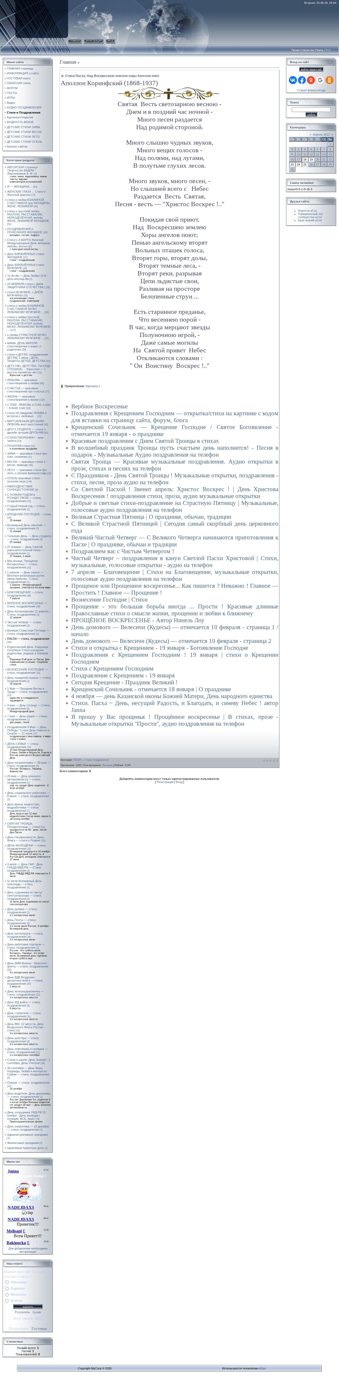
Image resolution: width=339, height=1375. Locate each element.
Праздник (107, 765)
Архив (36, 1312)
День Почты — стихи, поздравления (21, 921)
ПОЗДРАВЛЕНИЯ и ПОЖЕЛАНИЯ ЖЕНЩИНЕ (24, 230)
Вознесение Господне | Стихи (109, 599)
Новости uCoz (307, 210)
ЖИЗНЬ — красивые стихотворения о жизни (22, 398)
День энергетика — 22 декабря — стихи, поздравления (28, 1128)
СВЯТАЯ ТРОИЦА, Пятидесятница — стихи (23, 825)
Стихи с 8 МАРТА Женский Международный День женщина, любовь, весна (29, 243)
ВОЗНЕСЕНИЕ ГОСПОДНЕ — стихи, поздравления (27, 671)
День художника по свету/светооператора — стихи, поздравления (24, 895)
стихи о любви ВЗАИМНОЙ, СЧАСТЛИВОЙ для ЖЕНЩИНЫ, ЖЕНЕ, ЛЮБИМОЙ (29, 203)
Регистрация (94, 40)
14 (323, 154)
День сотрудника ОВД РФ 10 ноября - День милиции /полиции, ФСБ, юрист (26, 1115)
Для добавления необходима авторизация (27, 1250)
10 (298, 154)
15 (330, 154)
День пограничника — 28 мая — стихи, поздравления (28, 764)
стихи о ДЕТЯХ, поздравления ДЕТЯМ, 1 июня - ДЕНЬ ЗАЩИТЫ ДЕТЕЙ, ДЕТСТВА (27, 357)
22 (330, 159)
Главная (75, 40)
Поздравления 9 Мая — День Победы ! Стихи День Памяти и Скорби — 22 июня (28, 730)
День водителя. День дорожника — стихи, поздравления (28, 1095)
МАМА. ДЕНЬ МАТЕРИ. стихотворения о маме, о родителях (24, 346)
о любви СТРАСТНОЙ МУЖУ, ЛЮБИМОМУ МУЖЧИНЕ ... (27, 336)
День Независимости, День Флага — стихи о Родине (25, 839)
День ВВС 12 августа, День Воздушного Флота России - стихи (26, 1027)
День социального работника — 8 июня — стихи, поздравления (28, 794)
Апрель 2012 (321, 134)
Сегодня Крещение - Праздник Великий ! (124, 682)
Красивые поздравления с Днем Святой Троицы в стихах (145, 441)
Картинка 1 (93, 386)
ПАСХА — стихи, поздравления (28, 638)
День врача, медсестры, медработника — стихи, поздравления (23, 807)
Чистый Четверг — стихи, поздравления (24, 624)
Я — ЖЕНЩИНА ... (19, 186)
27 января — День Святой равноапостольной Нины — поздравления (25, 550)
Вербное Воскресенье (99, 406)
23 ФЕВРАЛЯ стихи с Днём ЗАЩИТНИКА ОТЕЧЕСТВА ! (26, 285)
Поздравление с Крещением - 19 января (123, 675)
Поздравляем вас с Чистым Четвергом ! (122, 551)
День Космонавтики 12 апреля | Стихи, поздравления (28, 613)
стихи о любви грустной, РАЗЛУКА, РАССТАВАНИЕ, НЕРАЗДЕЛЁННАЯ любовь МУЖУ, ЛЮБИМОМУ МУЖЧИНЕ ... (29, 323)
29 (330, 164)
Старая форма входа (311, 90)
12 (311, 154)
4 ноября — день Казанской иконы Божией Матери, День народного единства (171, 696)
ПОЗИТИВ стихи (18, 445)
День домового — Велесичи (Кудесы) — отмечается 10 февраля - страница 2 (171, 641)
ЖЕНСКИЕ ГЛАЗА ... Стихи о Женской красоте (26, 193)
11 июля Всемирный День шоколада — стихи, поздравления (24, 884)
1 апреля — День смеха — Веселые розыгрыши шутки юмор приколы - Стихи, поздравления (25, 577)
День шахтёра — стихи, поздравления (23, 1039)
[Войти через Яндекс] (311, 80)
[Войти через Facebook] (302, 80)
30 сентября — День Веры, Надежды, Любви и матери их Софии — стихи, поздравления (28, 1071)
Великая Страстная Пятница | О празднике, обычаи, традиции (151, 516)
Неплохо (18, 1294)
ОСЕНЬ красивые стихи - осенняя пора (24, 480)
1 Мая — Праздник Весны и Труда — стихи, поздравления (27, 690)
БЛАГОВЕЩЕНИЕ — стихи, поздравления (25, 594)
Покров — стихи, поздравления (28, 1082)
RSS (328, 50)
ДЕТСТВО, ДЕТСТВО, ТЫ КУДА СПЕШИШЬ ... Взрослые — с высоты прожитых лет (28, 369)
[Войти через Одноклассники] (329, 80)
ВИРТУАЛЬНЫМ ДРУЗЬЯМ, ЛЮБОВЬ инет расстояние (25, 423)
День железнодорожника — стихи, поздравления (25, 993)
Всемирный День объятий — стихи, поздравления (26, 527)
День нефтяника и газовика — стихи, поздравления (27, 1050)
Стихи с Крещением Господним (112, 668)
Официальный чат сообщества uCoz (310, 215)
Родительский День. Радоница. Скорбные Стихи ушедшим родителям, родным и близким (28, 650)
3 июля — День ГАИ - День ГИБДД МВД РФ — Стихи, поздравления (25, 867)
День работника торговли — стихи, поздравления (26, 946)
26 (311, 164)
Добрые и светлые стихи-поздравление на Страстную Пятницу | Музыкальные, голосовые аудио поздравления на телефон (174, 506)
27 (317, 164)
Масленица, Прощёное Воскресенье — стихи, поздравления (22, 564)
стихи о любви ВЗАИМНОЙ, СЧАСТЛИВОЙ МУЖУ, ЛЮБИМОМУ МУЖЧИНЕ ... (26, 309)
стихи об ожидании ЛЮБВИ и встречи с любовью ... (26, 414)
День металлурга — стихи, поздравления (25, 935)
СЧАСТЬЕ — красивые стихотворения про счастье (25, 390)
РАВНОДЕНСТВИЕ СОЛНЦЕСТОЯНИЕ (20, 488)
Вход (110, 40)
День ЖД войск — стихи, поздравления (24, 1004)
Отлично (19, 1282)
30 (292, 169)
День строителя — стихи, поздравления (24, 1014)
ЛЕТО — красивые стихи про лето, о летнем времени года (27, 471)
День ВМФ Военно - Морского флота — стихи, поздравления (27, 965)
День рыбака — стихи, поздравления (22, 910)
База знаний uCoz (310, 220)
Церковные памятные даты (25, 1147)
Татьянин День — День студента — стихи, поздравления (29, 537)
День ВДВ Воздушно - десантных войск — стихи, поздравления (25, 980)
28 (323, 164)
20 (317, 159)
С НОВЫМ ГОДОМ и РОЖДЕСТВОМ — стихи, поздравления (24, 498)
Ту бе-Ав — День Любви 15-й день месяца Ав (26, 277)
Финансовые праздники (23, 1142)
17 (298, 159)
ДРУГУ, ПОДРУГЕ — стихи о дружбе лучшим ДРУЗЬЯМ (26, 431)
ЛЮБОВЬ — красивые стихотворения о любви (23, 381)
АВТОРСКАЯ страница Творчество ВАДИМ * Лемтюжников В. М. (22, 170)
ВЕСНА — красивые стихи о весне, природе (26, 463)
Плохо (16, 1300)
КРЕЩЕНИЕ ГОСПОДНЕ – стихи (29, 514)
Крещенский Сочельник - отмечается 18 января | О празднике (151, 689)
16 (292, 159)
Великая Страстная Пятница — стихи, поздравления (28, 632)
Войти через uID (311, 69)
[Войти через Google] (320, 80)
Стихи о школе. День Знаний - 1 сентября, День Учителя (28, 1061)
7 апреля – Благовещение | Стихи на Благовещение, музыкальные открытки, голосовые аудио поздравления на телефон (174, 575)
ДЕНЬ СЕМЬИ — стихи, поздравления (23, 745)
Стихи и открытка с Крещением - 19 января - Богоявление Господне (159, 648)
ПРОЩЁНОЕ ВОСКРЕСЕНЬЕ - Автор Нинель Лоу (137, 620)
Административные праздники (27, 1134)
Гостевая (39, 1328)
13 (317, 154)
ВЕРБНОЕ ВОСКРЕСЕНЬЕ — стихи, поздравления (27, 605)
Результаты (22, 1312)
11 (305, 154)
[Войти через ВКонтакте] (293, 80)
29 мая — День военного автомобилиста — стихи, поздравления (24, 779)
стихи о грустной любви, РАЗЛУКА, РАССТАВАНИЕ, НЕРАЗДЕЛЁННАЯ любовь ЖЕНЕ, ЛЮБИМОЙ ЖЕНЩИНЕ (28, 216)
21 (323, 159)
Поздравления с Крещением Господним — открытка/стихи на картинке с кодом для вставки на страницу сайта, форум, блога (174, 416)
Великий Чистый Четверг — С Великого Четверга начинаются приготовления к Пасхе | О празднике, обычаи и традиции (174, 541)
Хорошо (18, 1288)
